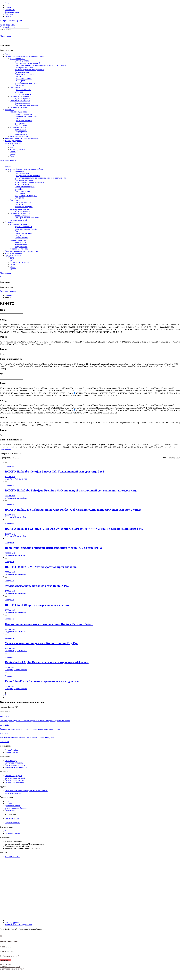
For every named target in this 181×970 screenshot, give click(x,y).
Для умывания (21, 123)
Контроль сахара (22, 72)
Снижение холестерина (24, 74)
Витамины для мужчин (19, 96)
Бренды (8, 5)
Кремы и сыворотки (23, 114)
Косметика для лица (18, 112)
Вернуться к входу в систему (12, 969)
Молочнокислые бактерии (16, 767)
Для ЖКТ (19, 76)
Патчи (17, 118)
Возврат (8, 16)
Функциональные (17, 59)
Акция (7, 54)
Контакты (9, 14)
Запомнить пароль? (10, 956)
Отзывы (8, 803)
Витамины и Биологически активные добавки (24, 56)
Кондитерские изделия (19, 149)
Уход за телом (20, 130)
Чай (11, 147)
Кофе (12, 145)
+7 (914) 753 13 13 (7, 25)
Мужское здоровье (22, 98)
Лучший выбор (11, 750)
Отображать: (168, 458)
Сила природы (11, 761)
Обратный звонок (7, 27)
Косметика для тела (18, 127)
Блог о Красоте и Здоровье (16, 808)
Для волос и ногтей (23, 90)
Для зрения (19, 85)
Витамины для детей (18, 107)
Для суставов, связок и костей (27, 63)
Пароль (3, 951)
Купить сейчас (21, 479)
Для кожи (19, 92)
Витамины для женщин (20, 101)
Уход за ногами (21, 134)
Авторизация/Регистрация (11, 20)
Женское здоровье (22, 103)
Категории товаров (8, 160)
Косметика (9, 110)
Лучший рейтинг (12, 752)
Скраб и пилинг (21, 125)
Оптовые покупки (12, 833)
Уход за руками (21, 132)
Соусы (12, 154)
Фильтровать (5, 449)
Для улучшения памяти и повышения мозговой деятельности (40, 65)
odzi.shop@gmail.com (13, 922)
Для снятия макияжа (23, 121)
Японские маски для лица (26, 116)
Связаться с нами (12, 818)
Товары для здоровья (13, 141)
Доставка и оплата (12, 12)
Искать (3, 29)
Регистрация (5, 964)
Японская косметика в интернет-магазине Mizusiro (26, 791)
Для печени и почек (23, 78)
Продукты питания (13, 143)
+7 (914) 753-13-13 (12, 857)
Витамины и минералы (15, 782)
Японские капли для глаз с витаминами (21, 138)
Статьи (8, 7)
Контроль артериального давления (29, 70)
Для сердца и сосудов (24, 67)
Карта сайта (10, 810)
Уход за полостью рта (19, 136)
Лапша (13, 152)
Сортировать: (5, 458)
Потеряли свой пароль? (10, 967)
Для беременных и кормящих (27, 105)
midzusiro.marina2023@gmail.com (18, 925)
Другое (13, 156)
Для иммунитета (22, 61)
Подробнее (9, 479)
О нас (7, 3)
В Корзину (9, 498)
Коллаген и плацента (24, 94)
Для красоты (15, 87)
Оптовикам (10, 10)
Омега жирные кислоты (15, 765)
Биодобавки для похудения (26, 83)
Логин (2, 947)
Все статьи (4, 716)
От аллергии (20, 81)
